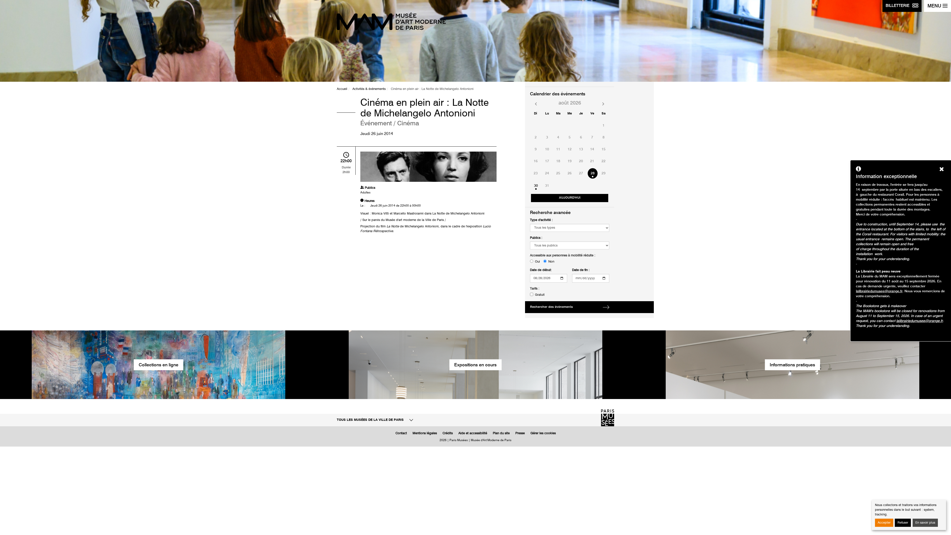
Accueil (342, 89)
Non (551, 261)
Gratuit (540, 294)
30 (536, 185)
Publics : (536, 238)
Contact (401, 433)
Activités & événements (369, 89)
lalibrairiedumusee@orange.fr (879, 291)
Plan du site (501, 433)
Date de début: (541, 270)
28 (593, 173)
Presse (520, 433)
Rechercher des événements (551, 307)
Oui (537, 261)
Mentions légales (425, 433)
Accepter (884, 522)
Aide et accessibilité (472, 433)
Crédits (448, 433)
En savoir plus (925, 522)
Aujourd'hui (570, 197)
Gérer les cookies (543, 433)
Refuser (903, 522)
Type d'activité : (541, 220)
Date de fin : (581, 270)
